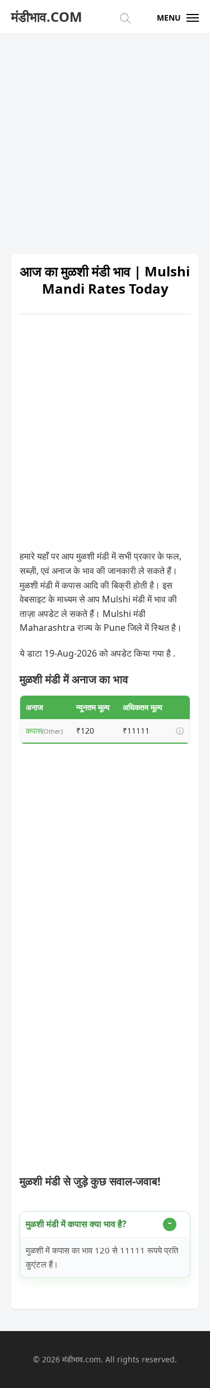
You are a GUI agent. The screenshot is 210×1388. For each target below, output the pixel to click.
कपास (34, 730)
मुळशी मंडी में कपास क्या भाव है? (76, 1224)
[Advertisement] (105, 138)
